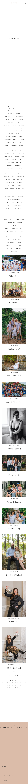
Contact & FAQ (8, 775)
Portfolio (6, 771)
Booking (5, 780)
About (4, 766)
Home (4, 762)
